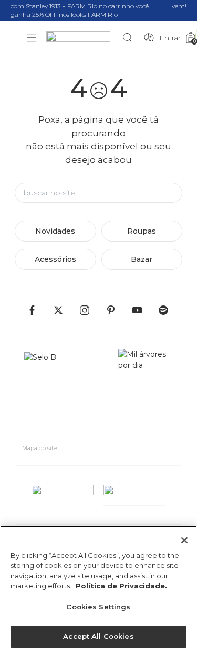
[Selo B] (44, 385)
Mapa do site (39, 448)
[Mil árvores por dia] (145, 385)
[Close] (184, 540)
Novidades (55, 231)
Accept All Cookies (98, 636)
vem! (179, 6)
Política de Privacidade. (121, 586)
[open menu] (31, 37)
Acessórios (55, 259)
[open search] (130, 37)
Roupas (141, 231)
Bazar (141, 259)
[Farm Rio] (83, 38)
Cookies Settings (98, 607)
